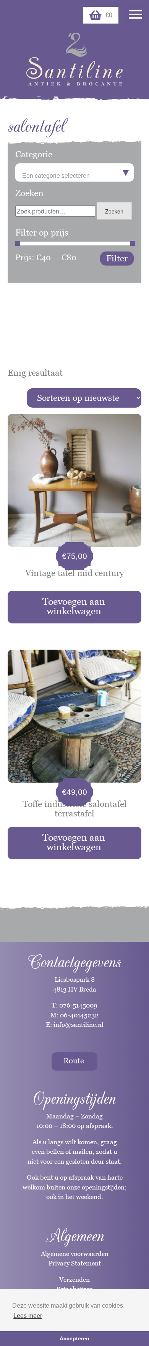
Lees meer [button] (27, 1316)
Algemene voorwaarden (75, 1253)
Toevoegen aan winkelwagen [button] (73, 606)
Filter (117, 258)
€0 (108, 15)
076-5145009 (77, 1005)
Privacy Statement (75, 1263)
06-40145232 (79, 1015)
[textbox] (74, 175)
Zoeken (114, 211)
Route (73, 1061)
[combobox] (74, 172)
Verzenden (74, 1279)
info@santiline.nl (78, 1024)
